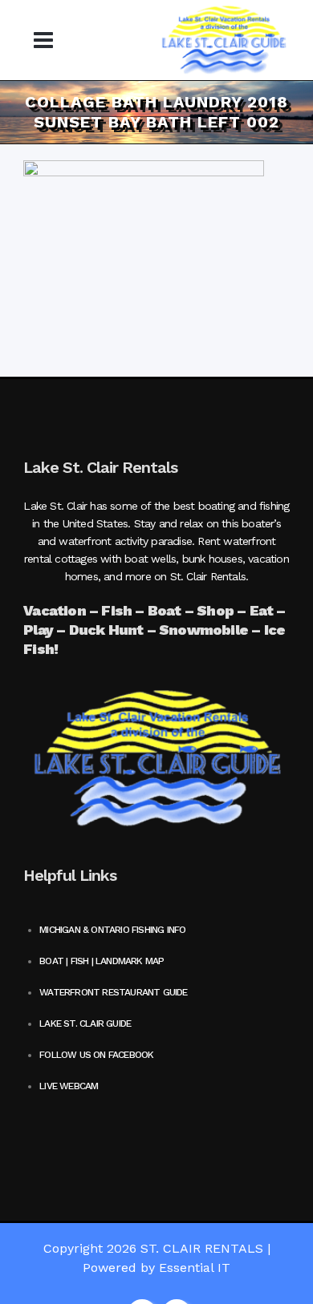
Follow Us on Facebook (96, 1054)
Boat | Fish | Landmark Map (101, 961)
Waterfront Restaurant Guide (113, 992)
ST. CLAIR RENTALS (201, 1248)
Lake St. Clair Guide (85, 1023)
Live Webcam (68, 1086)
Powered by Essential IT (156, 1267)
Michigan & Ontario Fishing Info (112, 929)
